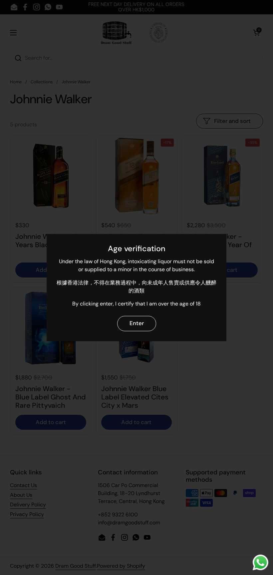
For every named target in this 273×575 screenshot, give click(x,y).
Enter (137, 323)
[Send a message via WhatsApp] (260, 562)
